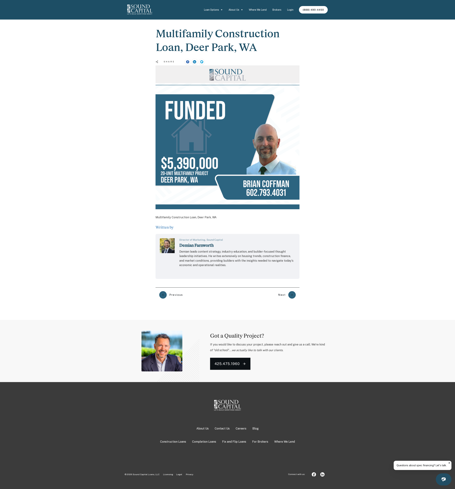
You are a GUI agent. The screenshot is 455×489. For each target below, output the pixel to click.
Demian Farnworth (196, 245)
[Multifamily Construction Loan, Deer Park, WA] (227, 137)
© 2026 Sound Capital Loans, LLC (142, 474)
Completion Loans (204, 441)
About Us (202, 428)
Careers (241, 428)
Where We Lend (284, 441)
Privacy (189, 474)
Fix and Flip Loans (234, 441)
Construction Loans (173, 441)
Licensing (166, 474)
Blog (255, 428)
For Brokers (260, 441)
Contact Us (222, 428)
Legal (179, 474)
